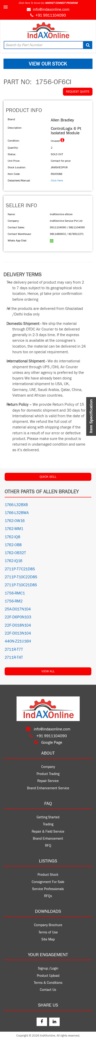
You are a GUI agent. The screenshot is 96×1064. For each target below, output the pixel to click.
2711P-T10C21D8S (21, 585)
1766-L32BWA (17, 513)
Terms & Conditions (48, 983)
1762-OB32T (15, 553)
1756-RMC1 (15, 593)
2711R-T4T (14, 657)
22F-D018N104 (18, 625)
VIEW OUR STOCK (48, 64)
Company (48, 767)
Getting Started (48, 817)
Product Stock (48, 875)
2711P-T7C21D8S (20, 569)
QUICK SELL (48, 477)
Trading (48, 824)
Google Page (51, 742)
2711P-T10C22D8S (21, 577)
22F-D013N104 (18, 633)
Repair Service (48, 781)
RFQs (48, 896)
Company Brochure (48, 925)
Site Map (48, 939)
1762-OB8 (13, 545)
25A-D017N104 (18, 609)
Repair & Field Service (48, 832)
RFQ (48, 846)
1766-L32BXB (16, 505)
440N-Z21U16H (18, 641)
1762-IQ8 (12, 537)
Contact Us (48, 990)
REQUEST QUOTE (77, 92)
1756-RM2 (14, 601)
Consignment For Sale (48, 882)
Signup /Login (48, 968)
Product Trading (48, 774)
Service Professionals (48, 889)
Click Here (57, 180)
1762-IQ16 (13, 561)
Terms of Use (48, 932)
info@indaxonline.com (51, 9)
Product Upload (48, 976)
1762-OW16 (15, 521)
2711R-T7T (14, 649)
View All (48, 671)
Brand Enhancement (48, 839)
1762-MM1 (14, 528)
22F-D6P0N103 (18, 617)
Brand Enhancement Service (48, 788)
